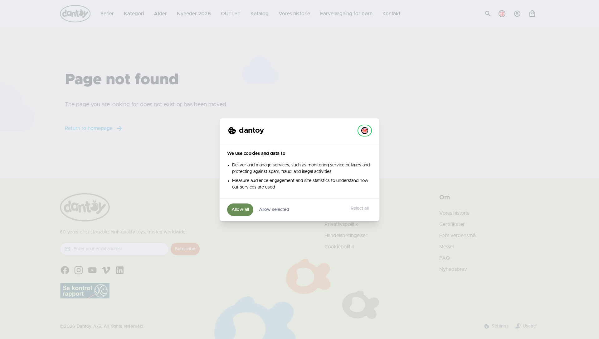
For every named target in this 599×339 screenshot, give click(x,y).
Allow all (240, 210)
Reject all (360, 208)
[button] (365, 130)
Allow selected (274, 210)
